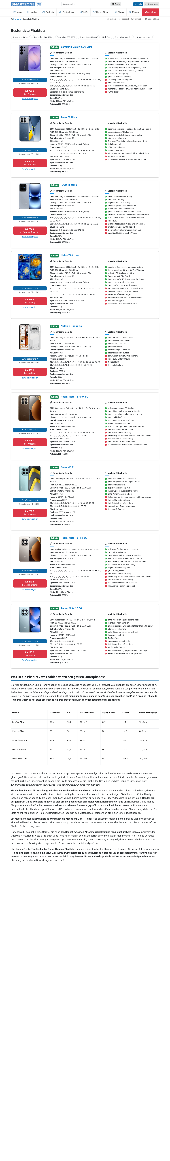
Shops (120, 12)
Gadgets (49, 12)
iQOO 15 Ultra (69, 184)
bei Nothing (29, 372)
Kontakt (112, 19)
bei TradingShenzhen (30, 230)
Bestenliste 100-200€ (43, 37)
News (19, 12)
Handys (33, 12)
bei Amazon (30, 92)
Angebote (152, 12)
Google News (153, 19)
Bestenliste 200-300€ (66, 37)
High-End (106, 37)
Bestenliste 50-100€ (21, 37)
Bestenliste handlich (123, 37)
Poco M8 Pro (68, 467)
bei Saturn (29, 654)
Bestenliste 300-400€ (89, 37)
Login (139, 4)
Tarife (85, 12)
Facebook (124, 19)
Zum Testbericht (29, 80)
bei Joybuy (29, 301)
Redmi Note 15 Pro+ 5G (74, 396)
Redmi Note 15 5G (71, 608)
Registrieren (152, 4)
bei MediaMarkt (29, 583)
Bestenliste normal (144, 37)
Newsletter (138, 19)
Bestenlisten (68, 12)
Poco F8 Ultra (69, 117)
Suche (117, 4)
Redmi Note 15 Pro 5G (74, 537)
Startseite (17, 19)
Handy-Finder (102, 12)
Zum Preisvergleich (30, 99)
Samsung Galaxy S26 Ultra (76, 46)
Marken (135, 12)
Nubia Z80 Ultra (70, 255)
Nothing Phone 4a (71, 326)
